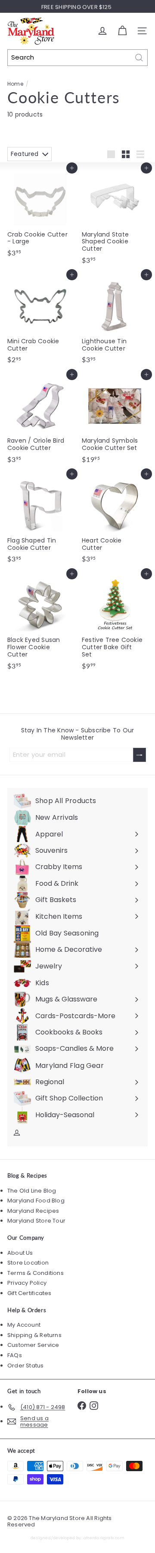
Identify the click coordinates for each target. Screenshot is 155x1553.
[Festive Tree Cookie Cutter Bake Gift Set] (115, 624)
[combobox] (77, 57)
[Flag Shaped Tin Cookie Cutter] (40, 520)
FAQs (14, 1355)
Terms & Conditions (35, 1273)
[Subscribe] (139, 755)
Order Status (25, 1365)
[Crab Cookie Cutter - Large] (40, 214)
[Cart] (122, 30)
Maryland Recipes (33, 1211)
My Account (23, 1325)
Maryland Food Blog (36, 1200)
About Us (20, 1253)
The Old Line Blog (31, 1191)
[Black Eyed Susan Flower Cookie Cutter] (40, 624)
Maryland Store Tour (36, 1221)
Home (15, 84)
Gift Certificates (29, 1293)
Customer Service (33, 1345)
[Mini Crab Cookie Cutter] (40, 321)
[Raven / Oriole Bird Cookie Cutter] (40, 420)
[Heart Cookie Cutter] (115, 520)
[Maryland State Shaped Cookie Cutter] (115, 218)
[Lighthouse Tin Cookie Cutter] (115, 321)
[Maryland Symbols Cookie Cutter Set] (115, 420)
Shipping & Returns (34, 1335)
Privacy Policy (26, 1283)
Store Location (28, 1263)
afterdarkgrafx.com (104, 1538)
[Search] (139, 57)
